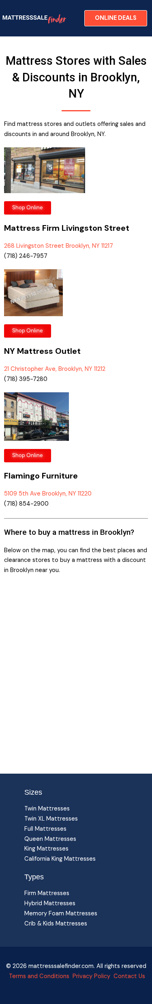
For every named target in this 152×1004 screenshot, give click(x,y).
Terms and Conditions (39, 976)
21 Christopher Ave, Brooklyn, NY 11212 (54, 369)
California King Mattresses (60, 859)
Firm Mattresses (46, 893)
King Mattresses (46, 849)
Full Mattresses (45, 829)
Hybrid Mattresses (49, 903)
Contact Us (128, 976)
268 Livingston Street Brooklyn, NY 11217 (58, 246)
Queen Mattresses (50, 839)
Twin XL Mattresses (51, 819)
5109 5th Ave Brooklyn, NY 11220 (48, 494)
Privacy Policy (91, 976)
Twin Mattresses (47, 809)
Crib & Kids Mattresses (55, 923)
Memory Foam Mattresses (60, 913)
